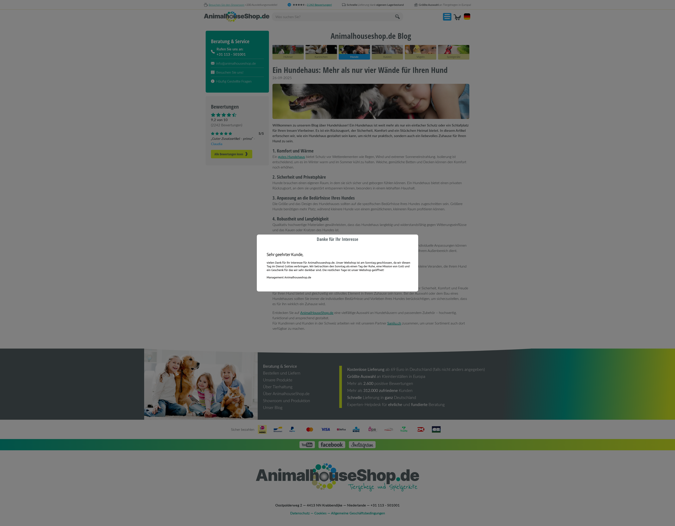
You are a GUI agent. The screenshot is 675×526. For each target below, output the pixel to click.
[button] (447, 17)
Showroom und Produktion (286, 400)
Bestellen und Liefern (281, 373)
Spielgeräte (453, 57)
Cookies (320, 513)
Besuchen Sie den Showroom (226, 5)
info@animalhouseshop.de (236, 63)
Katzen (387, 57)
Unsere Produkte (277, 379)
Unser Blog (272, 407)
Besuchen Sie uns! (229, 72)
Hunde (354, 57)
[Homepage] (236, 17)
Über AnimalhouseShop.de (286, 393)
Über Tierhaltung (277, 386)
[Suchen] (397, 16)
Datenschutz (300, 513)
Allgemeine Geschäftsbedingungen (358, 513)
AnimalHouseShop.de (316, 312)
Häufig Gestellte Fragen (234, 81)
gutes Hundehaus (291, 156)
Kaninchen (321, 57)
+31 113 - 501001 (385, 505)
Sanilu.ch (394, 323)
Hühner (288, 57)
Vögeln (420, 57)
